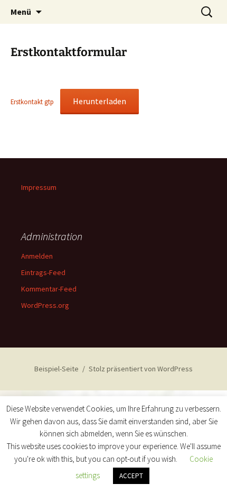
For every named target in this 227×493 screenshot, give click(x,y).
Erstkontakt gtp (32, 101)
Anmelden (37, 256)
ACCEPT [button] (131, 475)
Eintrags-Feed (43, 272)
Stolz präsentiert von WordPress (141, 368)
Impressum (38, 187)
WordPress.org (45, 305)
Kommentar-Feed (49, 289)
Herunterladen (99, 101)
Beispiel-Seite (56, 368)
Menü (21, 11)
